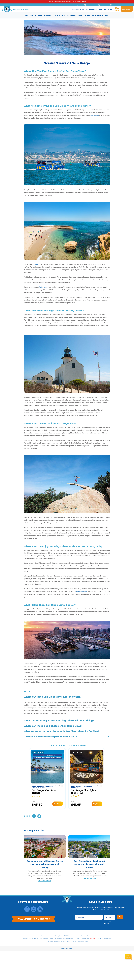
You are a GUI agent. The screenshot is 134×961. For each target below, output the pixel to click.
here (84, 1)
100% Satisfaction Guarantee (71, 935)
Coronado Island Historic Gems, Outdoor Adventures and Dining (45, 864)
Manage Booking (91, 4)
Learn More (44, 881)
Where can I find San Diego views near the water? (65, 696)
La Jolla (36, 264)
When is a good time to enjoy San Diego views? (65, 736)
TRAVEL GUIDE (91, 9)
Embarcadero (43, 287)
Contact (83, 935)
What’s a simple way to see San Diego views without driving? (65, 720)
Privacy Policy (58, 935)
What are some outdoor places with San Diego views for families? (65, 731)
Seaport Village (81, 591)
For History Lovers (49, 15)
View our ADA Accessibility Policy (78, 941)
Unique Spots (68, 15)
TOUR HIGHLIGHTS (77, 9)
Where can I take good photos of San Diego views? (65, 726)
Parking (89, 935)
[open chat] (128, 957)
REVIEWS (102, 9)
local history (94, 115)
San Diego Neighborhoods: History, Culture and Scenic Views (89, 864)
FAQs (110, 9)
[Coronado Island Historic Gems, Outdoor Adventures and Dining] (45, 846)
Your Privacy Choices (67, 948)
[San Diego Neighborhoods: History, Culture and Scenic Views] (89, 846)
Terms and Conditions (47, 935)
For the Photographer (90, 15)
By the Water (29, 15)
